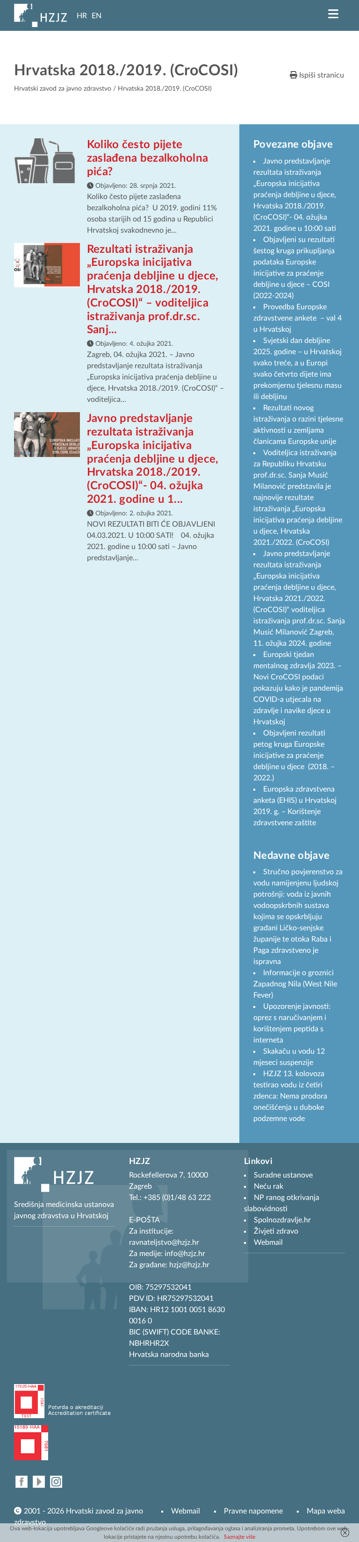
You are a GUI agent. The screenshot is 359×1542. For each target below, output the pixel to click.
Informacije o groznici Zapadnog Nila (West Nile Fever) (295, 984)
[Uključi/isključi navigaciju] (333, 14)
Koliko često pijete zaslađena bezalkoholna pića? (147, 158)
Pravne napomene (253, 1511)
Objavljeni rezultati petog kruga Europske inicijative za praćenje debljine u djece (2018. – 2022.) (294, 755)
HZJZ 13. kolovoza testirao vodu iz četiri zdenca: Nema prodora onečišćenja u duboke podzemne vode (290, 1096)
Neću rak (268, 1186)
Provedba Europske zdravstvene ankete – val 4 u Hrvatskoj (297, 318)
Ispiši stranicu (320, 75)
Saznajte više (239, 1537)
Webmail (185, 1511)
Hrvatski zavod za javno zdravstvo (62, 89)
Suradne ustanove (283, 1175)
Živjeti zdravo (276, 1231)
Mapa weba (326, 1511)
